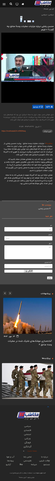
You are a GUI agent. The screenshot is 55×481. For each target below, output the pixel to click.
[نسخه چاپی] (37, 17)
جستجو (46, 464)
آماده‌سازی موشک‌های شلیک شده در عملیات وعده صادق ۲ (30, 343)
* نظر (50, 244)
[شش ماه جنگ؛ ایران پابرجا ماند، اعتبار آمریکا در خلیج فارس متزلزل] (27, 381)
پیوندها (10, 460)
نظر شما (49, 216)
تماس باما (28, 456)
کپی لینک (47, 131)
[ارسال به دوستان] (37, 19)
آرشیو (8, 464)
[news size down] (25, 21)
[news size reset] (29, 21)
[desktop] (17, 4)
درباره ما (44, 456)
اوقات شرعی (44, 460)
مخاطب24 (48, 143)
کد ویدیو (36, 107)
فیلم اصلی (44, 113)
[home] (23, 4)
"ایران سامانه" (22, 477)
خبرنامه (34, 464)
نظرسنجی (28, 460)
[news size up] (33, 21)
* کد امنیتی (48, 262)
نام (51, 225)
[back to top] (46, 406)
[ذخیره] (21, 21)
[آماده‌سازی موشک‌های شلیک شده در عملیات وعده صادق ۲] (27, 316)
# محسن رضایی (44, 208)
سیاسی (51, 15)
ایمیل (50, 235)
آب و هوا (10, 456)
